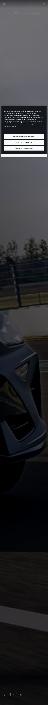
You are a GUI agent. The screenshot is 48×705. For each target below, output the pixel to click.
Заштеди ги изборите (24, 142)
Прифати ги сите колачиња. (24, 136)
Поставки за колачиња (24, 148)
